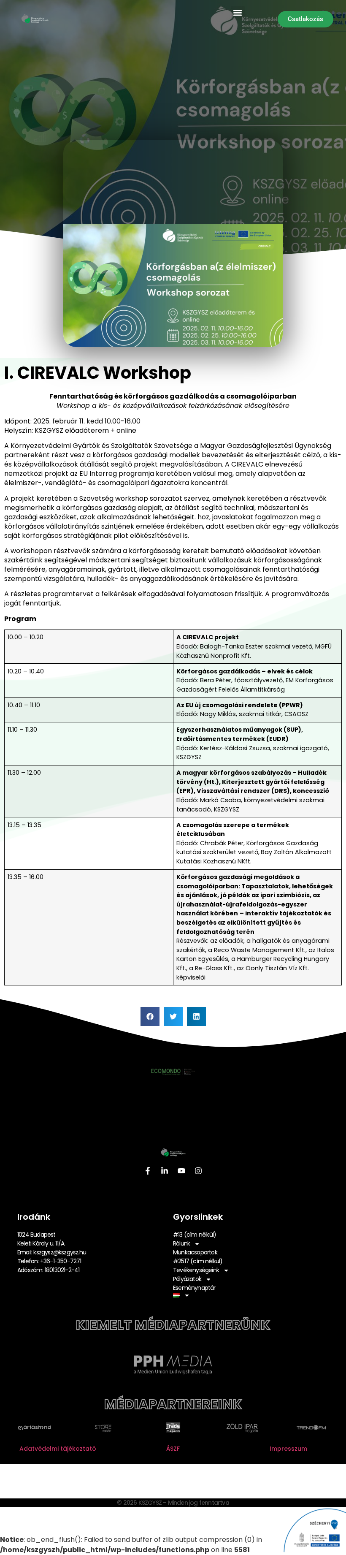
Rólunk (181, 1243)
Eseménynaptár (194, 1288)
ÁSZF (173, 1448)
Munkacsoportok (195, 1252)
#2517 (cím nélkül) (198, 1261)
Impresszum (288, 1448)
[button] (238, 13)
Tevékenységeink (196, 1270)
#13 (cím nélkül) (194, 1234)
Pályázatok (187, 1279)
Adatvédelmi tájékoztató (57, 1448)
